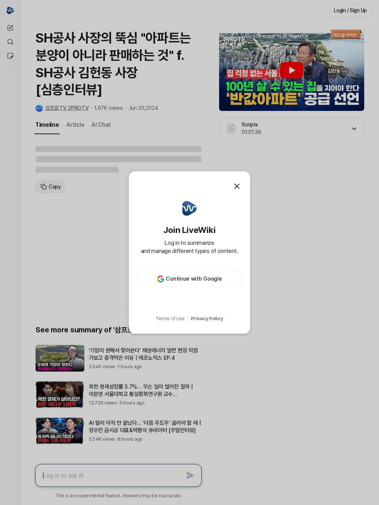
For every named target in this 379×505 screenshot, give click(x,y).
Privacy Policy (207, 318)
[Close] (236, 186)
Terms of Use (170, 318)
